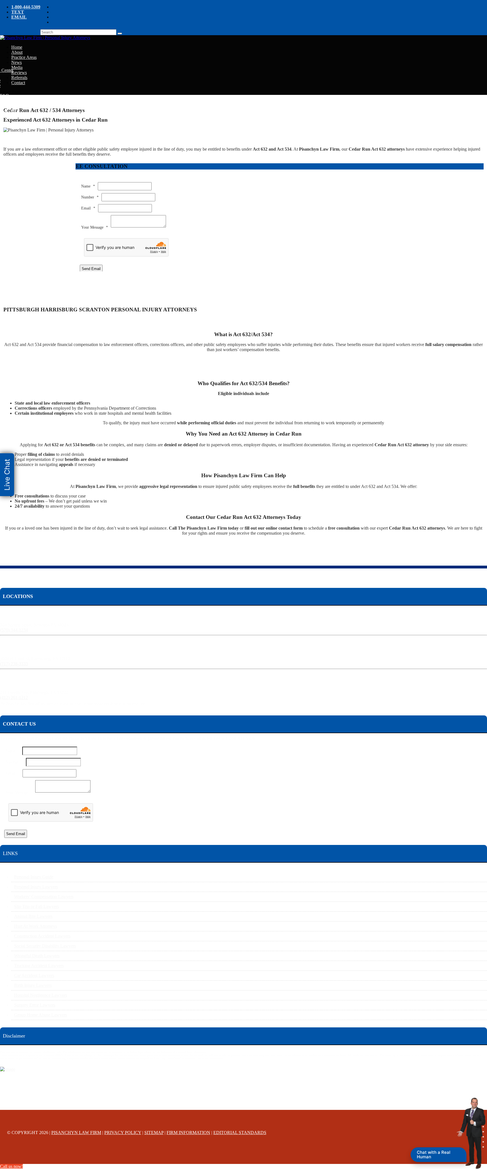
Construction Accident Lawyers (42, 936)
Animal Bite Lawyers (33, 916)
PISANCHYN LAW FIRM (76, 1132)
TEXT (17, 12)
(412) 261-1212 (14, 697)
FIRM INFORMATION (188, 1132)
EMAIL (19, 17)
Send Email (91, 269)
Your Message (94, 227)
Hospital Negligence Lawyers (40, 995)
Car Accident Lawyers (34, 975)
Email (88, 208)
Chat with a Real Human (433, 1154)
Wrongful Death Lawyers (36, 955)
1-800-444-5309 (25, 7)
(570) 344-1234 (14, 630)
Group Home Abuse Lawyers (40, 1014)
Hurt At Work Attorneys (35, 926)
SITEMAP (153, 1132)
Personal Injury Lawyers (36, 886)
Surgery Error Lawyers (34, 1005)
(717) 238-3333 (14, 663)
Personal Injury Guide (33, 876)
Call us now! (11, 1166)
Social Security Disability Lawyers (45, 945)
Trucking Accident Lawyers (39, 965)
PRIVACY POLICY (122, 1132)
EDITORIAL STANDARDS (239, 1132)
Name (88, 186)
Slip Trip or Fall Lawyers (36, 906)
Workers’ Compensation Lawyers (44, 896)
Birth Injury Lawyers (33, 985)
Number (90, 197)
